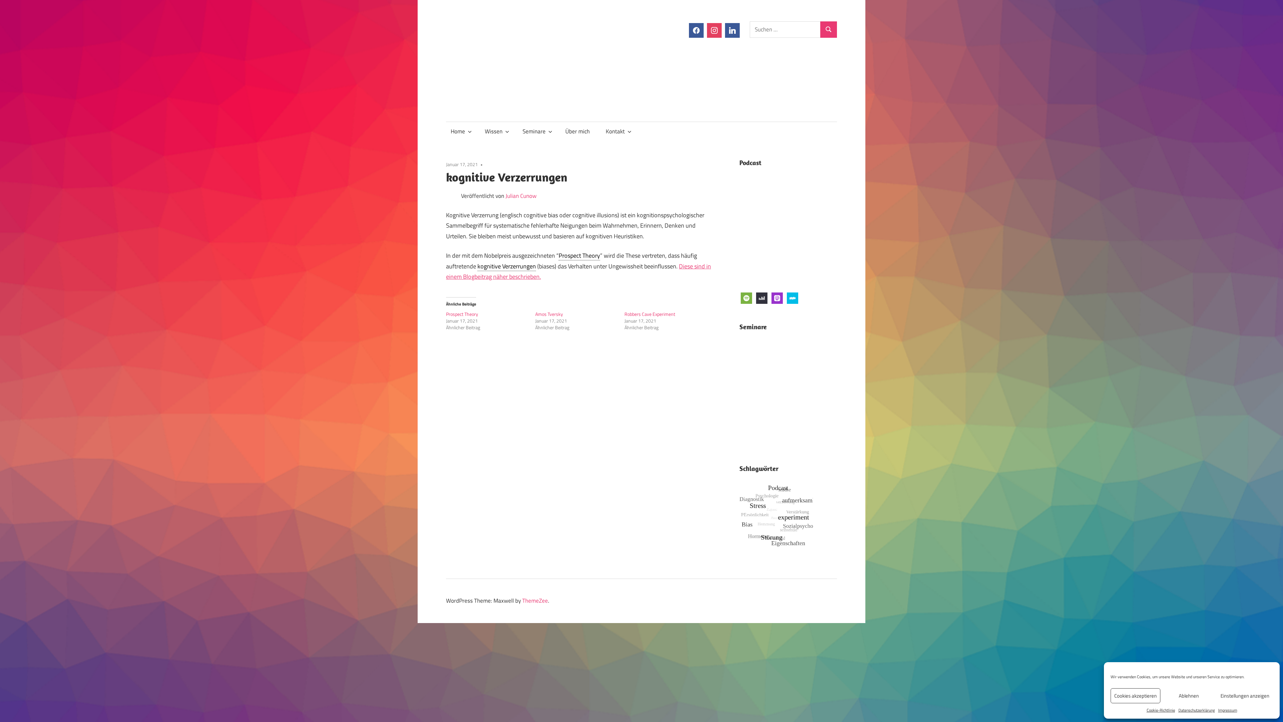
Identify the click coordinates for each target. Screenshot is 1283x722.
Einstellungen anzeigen (1245, 696)
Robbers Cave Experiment (649, 314)
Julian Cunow (521, 196)
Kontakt (615, 131)
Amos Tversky (549, 314)
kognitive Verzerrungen (506, 266)
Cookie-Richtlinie (1161, 710)
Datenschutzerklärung (1196, 710)
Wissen (494, 131)
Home (458, 131)
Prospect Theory (579, 255)
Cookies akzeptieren (1135, 696)
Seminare (534, 131)
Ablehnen (1189, 696)
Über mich (577, 131)
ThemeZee (535, 600)
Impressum (1227, 710)
